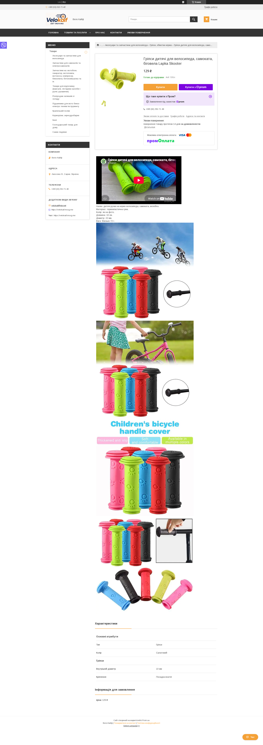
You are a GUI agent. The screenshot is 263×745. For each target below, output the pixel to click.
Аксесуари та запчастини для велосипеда (126, 45)
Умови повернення (138, 32)
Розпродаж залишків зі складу (63, 97)
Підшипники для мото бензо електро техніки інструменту (66, 104)
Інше (55, 120)
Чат (252, 737)
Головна (53, 32)
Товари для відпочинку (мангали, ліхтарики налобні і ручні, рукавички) (66, 89)
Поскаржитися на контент (125, 723)
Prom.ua (145, 720)
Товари (53, 51)
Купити (160, 87)
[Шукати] (194, 19)
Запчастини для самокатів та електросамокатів (67, 64)
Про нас (100, 32)
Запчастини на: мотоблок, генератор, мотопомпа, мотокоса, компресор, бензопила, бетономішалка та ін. (67, 76)
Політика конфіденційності (148, 723)
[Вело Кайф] (57, 25)
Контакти (116, 32)
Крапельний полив (61, 111)
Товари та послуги (75, 32)
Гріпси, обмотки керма (161, 45)
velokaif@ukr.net (58, 205)
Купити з (190, 87)
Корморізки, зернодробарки (66, 115)
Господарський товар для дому (65, 126)
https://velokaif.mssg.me (62, 210)
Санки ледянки (60, 132)
